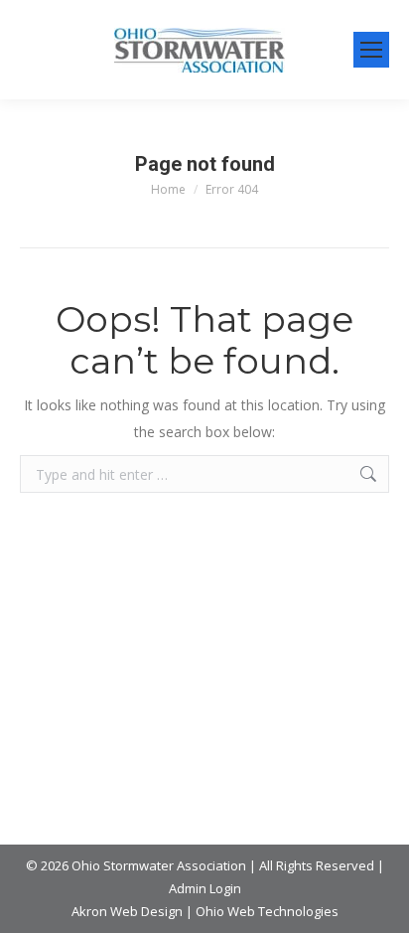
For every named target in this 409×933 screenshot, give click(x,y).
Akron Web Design (127, 911)
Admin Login (205, 888)
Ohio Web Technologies (267, 911)
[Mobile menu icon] (371, 50)
